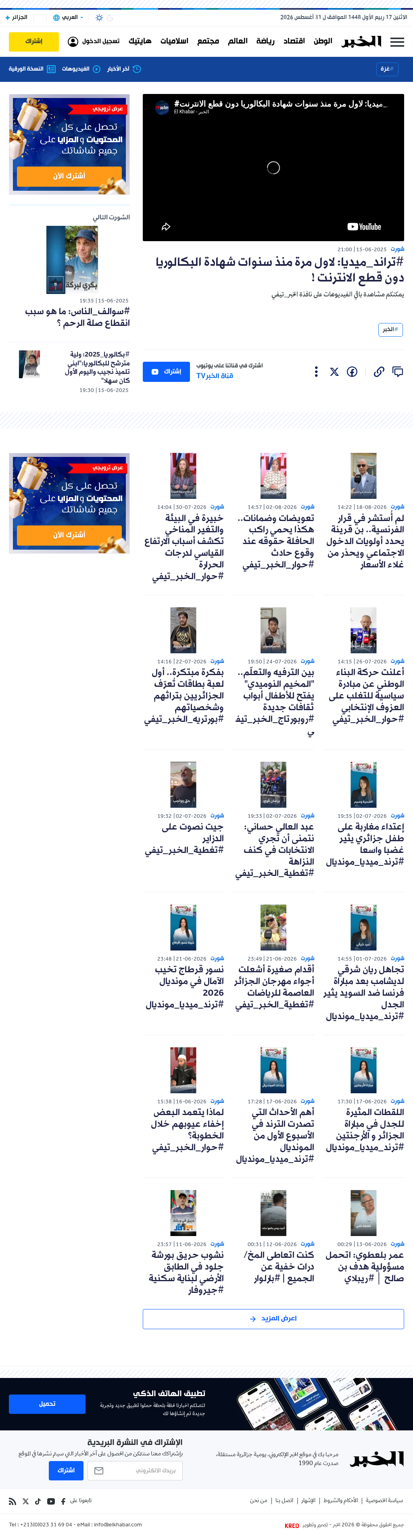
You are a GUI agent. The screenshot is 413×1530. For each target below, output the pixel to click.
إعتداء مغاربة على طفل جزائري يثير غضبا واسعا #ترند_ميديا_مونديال (365, 844)
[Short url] (379, 372)
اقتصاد (294, 41)
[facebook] (352, 372)
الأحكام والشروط (340, 1501)
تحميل (47, 1404)
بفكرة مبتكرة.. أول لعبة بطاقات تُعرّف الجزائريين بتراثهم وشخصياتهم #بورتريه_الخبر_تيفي (184, 696)
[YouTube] (51, 1501)
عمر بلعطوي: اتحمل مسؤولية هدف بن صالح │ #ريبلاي (364, 1267)
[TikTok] (38, 1501)
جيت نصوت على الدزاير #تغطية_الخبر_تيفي (184, 839)
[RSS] (12, 1501)
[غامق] (110, 18)
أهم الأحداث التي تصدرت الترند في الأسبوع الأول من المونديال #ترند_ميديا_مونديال (275, 1136)
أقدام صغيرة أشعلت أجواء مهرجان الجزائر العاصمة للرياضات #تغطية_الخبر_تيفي (274, 987)
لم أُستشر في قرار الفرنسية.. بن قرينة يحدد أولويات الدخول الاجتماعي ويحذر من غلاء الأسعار (365, 542)
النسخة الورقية (26, 69)
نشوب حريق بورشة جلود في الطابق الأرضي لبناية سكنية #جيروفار (186, 1273)
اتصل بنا (284, 1501)
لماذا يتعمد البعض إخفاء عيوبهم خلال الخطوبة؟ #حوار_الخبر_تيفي (187, 1130)
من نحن (258, 1501)
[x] (334, 372)
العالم (238, 41)
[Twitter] (26, 1501)
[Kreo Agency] (293, 1525)
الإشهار (308, 1501)
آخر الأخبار (118, 69)
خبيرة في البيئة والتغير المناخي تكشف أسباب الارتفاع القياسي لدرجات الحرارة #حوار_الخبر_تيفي (184, 548)
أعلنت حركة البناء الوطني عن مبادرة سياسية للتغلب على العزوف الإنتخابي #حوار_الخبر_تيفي (366, 696)
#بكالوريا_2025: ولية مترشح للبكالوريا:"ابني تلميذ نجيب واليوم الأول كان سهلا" (97, 368)
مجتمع (208, 41)
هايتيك (140, 41)
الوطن (323, 41)
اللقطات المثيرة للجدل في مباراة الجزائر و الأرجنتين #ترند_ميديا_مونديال (365, 1130)
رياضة (266, 41)
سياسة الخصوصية (384, 1501)
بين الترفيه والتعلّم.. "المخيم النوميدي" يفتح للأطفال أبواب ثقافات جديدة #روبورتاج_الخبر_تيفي (275, 702)
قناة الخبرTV (214, 376)
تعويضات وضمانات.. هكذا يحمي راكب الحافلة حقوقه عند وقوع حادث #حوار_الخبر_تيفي (276, 542)
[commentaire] (397, 372)
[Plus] (316, 372)
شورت (398, 249)
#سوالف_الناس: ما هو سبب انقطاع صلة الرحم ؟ (77, 318)
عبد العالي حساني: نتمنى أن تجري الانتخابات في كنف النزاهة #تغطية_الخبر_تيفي (274, 850)
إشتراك (172, 371)
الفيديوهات (76, 69)
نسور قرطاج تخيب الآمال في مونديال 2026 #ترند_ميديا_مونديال (185, 987)
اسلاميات (174, 41)
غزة (385, 69)
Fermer (397, 42)
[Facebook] (63, 1501)
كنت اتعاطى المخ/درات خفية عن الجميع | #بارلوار (279, 1267)
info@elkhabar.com (118, 1525)
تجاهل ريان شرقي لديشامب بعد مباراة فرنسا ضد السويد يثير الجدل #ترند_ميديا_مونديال (363, 993)
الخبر (388, 330)
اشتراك (66, 1470)
